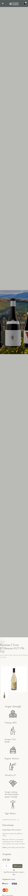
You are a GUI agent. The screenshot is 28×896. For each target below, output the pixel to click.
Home (2, 655)
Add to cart (17, 866)
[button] (3, 3)
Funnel (10, 655)
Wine (6, 655)
